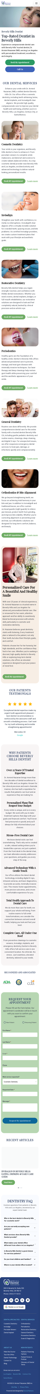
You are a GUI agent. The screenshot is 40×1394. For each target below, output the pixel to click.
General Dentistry (27, 1332)
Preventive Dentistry (28, 1335)
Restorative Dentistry (28, 1329)
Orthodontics (25, 1324)
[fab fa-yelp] (22, 1300)
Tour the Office (9, 1354)
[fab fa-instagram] (11, 1300)
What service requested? (11, 1077)
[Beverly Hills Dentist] (20, 1282)
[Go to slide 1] (18, 1187)
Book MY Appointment (13, 181)
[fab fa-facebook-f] (6, 1300)
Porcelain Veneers (10, 1329)
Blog (5, 1363)
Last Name (7, 1042)
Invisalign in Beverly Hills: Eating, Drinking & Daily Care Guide (18, 1174)
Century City (27, 1374)
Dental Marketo (28, 1391)
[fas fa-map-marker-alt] (28, 1300)
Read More (8, 1182)
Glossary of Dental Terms (27, 1363)
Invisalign (7, 1327)
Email (5, 1054)
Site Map (14, 1387)
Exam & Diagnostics (28, 1338)
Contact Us (7, 1360)
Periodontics (25, 1327)
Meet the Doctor (9, 1352)
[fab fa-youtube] (17, 1300)
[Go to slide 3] (21, 1187)
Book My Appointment (20, 62)
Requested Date (9, 1090)
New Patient (10, 1022)
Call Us (20, 69)
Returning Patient (30, 1022)
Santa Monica (8, 1378)
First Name (7, 1030)
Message (6, 1101)
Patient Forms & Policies (26, 1358)
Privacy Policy (24, 1387)
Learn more (32, 181)
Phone (5, 1065)
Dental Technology (10, 1357)
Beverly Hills (17, 1374)
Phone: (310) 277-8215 (12, 1294)
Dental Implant (9, 1332)
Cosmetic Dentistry (10, 1324)
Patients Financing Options (27, 1353)
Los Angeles (7, 1374)
